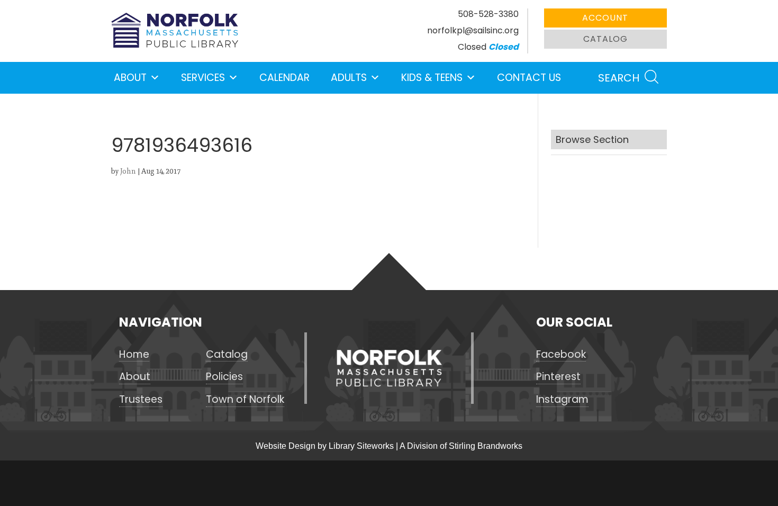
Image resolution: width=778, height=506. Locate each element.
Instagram (562, 399)
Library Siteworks (361, 445)
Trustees (140, 399)
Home (134, 355)
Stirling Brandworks (485, 445)
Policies (224, 377)
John (128, 171)
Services (203, 77)
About (130, 77)
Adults (349, 77)
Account (605, 18)
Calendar (284, 77)
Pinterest (558, 377)
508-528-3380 (488, 14)
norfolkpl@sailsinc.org (473, 30)
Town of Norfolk (245, 399)
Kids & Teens (432, 77)
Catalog (605, 39)
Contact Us (529, 77)
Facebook (561, 355)
